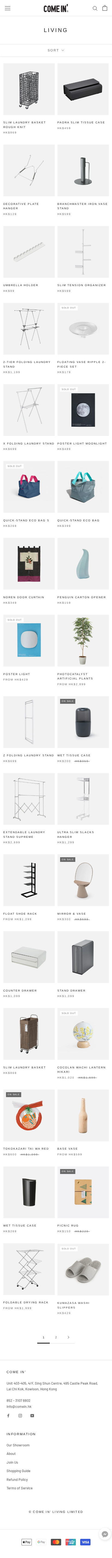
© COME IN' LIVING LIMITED (56, 1511)
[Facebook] (8, 1415)
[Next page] (68, 1338)
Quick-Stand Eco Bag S (26, 520)
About (11, 1453)
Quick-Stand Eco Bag (78, 520)
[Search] (95, 8)
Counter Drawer (20, 990)
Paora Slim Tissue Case (81, 122)
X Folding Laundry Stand (28, 443)
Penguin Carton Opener (81, 597)
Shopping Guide (18, 1471)
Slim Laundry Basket (24, 1067)
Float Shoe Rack (20, 913)
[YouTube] (32, 1415)
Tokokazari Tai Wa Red (26, 1148)
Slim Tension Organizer (81, 285)
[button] (105, 1535)
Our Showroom (18, 1445)
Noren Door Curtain (23, 597)
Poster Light (16, 674)
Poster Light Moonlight (82, 443)
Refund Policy (17, 1479)
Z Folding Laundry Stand (28, 755)
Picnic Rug (68, 1225)
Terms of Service (20, 1488)
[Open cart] (104, 8)
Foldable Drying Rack (26, 1302)
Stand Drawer (71, 990)
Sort (54, 50)
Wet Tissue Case (74, 755)
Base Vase (67, 1148)
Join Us (12, 1462)
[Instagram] (20, 1415)
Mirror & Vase (71, 913)
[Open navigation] (7, 8)
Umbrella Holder (20, 285)
